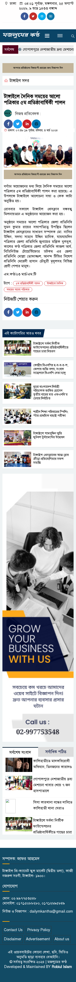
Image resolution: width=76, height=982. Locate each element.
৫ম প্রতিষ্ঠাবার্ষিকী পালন (28, 283)
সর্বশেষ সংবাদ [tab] (20, 752)
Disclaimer (12, 939)
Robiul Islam (62, 966)
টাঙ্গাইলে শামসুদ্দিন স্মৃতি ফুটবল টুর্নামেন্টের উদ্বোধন (48, 435)
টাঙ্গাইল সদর (19, 80)
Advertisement (38, 939)
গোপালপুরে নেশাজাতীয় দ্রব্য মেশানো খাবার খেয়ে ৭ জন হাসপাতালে (52, 785)
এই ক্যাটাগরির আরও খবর (22, 333)
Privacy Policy (38, 930)
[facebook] (24, 16)
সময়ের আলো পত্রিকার (18, 289)
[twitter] (33, 16)
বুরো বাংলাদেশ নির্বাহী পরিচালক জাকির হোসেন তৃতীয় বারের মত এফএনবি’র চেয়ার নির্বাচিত (50, 392)
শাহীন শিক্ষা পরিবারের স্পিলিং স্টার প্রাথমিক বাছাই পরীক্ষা (50, 414)
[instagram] (42, 16)
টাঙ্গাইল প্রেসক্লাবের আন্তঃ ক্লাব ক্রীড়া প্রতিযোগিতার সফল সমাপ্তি (51, 459)
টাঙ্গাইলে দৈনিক (55, 283)
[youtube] (51, 16)
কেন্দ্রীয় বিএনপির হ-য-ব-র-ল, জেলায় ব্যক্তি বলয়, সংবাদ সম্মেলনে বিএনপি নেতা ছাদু (50, 369)
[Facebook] (8, 123)
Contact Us (13, 930)
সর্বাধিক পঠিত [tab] (55, 751)
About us (62, 939)
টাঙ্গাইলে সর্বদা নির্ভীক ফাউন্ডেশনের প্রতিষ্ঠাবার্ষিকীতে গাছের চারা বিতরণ (51, 347)
